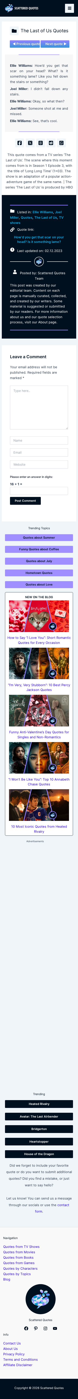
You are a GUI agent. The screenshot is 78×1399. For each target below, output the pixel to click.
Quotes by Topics (17, 1274)
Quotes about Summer (39, 537)
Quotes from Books (18, 1257)
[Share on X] (30, 143)
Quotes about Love (39, 584)
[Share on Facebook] (19, 143)
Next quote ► (56, 44)
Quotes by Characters (20, 1268)
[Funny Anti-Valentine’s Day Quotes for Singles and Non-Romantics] (39, 710)
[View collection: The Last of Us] (14, 30)
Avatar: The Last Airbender (39, 1116)
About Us (10, 1349)
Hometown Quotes (39, 573)
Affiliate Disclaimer (17, 1365)
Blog (6, 1279)
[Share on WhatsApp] (61, 143)
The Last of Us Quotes (44, 30)
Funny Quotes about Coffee (39, 549)
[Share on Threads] (40, 143)
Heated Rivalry (39, 1104)
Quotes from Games (19, 1263)
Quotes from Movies (19, 1252)
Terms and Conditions (20, 1360)
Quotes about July (39, 561)
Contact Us (12, 1343)
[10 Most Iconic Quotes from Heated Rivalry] (39, 805)
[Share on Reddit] (51, 143)
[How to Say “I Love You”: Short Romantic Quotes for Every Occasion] (39, 616)
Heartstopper (39, 1141)
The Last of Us (45, 217)
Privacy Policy (14, 1354)
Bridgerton (39, 1129)
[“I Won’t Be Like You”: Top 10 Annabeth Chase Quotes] (39, 758)
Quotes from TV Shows (21, 1247)
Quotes (26, 217)
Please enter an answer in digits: (31, 476)
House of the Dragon (39, 1154)
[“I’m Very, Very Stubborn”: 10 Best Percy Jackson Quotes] (39, 663)
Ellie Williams (43, 212)
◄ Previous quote (26, 44)
